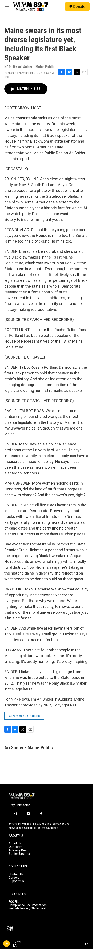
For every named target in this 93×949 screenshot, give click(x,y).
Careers (14, 877)
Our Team (15, 847)
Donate (79, 6)
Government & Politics (24, 716)
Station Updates (20, 853)
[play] (6, 943)
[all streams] (87, 943)
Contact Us (16, 874)
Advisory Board (19, 850)
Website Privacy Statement (27, 908)
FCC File (14, 901)
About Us (15, 843)
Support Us (16, 881)
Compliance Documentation (28, 905)
